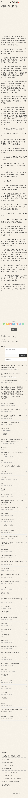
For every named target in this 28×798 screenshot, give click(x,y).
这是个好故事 (5, 759)
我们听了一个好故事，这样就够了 (11, 782)
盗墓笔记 (18, 794)
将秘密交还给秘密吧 (7, 762)
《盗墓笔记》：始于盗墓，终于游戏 (11, 756)
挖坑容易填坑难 (6, 785)
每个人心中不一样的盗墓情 (9, 772)
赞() (14, 329)
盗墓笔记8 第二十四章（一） (9, 341)
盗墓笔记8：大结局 (17, 7)
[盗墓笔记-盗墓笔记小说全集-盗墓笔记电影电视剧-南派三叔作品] (14, 2)
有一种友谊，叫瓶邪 (7, 765)
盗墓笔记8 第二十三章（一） (9, 337)
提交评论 (23, 355)
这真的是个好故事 (7, 775)
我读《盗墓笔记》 (7, 769)
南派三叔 (14, 794)
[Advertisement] (14, 21)
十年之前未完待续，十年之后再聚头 (11, 778)
